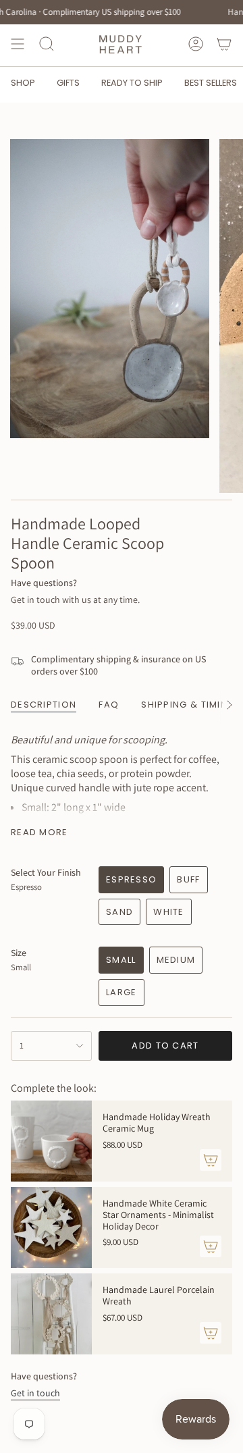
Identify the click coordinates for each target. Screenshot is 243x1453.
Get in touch (35, 1393)
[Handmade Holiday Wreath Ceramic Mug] (51, 1141)
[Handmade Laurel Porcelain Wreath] (51, 1313)
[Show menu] (17, 43)
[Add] (210, 1160)
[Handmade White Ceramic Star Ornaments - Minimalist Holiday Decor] (51, 1227)
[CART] (224, 43)
